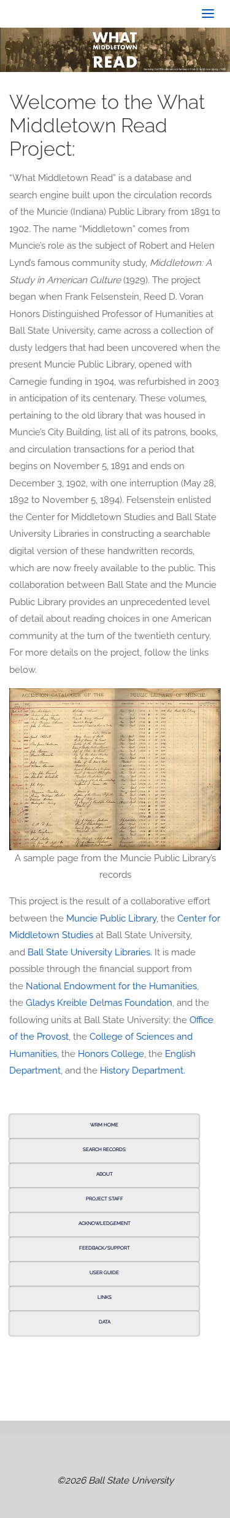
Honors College (111, 1053)
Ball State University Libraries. (90, 952)
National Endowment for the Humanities (111, 986)
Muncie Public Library (111, 918)
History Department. (142, 1070)
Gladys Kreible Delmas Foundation (99, 1002)
